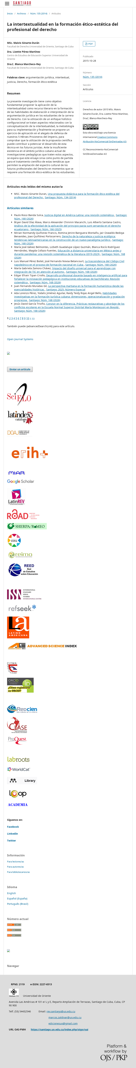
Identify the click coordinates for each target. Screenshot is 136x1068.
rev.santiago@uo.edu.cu (61, 1011)
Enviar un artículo (20, 369)
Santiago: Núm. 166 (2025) (46, 229)
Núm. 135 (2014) (38, 13)
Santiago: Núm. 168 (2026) (101, 264)
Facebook (13, 826)
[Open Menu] (7, 3)
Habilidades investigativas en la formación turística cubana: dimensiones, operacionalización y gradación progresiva (69, 296)
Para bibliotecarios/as (18, 872)
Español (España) (17, 898)
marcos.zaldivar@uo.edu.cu (65, 1017)
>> (33, 318)
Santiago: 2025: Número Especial (65, 289)
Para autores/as (15, 866)
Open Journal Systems (20, 339)
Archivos (21, 13)
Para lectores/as (15, 861)
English (11, 893)
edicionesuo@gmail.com (63, 1023)
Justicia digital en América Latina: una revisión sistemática (79, 215)
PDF (90, 43)
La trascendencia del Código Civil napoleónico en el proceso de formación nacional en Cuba (69, 262)
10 (27, 318)
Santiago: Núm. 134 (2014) (60, 197)
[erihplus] (29, 466)
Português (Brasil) (17, 903)
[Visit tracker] (8, 353)
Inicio (10, 13)
